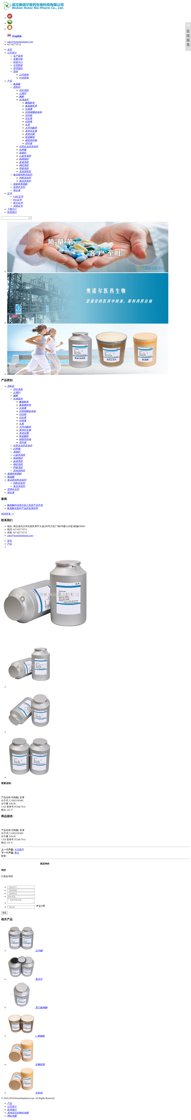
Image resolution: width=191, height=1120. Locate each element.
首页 (9, 540)
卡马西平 (19, 849)
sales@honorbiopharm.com (20, 41)
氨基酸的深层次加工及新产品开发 (25, 505)
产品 (9, 544)
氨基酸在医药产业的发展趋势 (22, 508)
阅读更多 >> (7, 514)
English (16, 36)
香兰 (16, 852)
